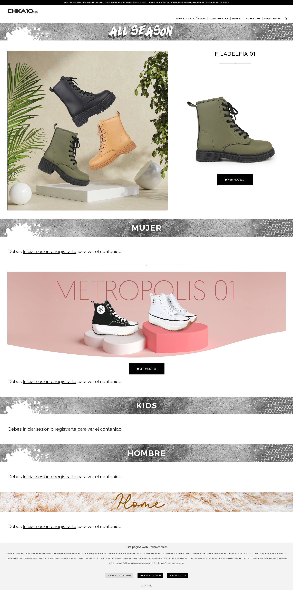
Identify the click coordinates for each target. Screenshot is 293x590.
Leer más (146, 585)
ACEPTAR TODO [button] (177, 575)
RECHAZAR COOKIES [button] (150, 575)
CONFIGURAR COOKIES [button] (119, 575)
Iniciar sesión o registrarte (49, 251)
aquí (182, 563)
